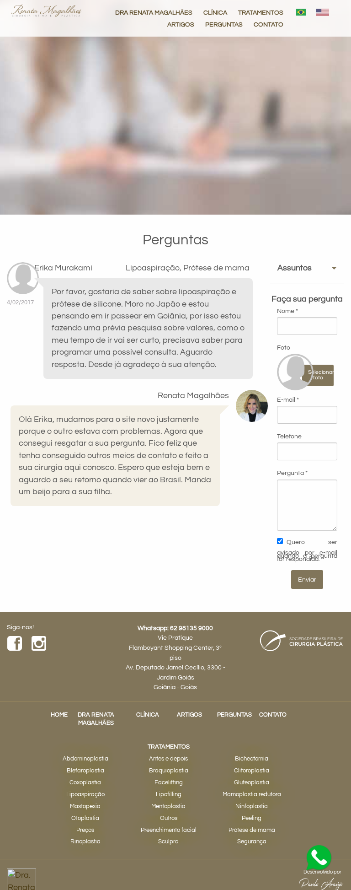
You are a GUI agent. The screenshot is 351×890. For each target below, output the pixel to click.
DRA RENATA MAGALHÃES (153, 12)
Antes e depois (168, 759)
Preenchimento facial (169, 830)
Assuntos (294, 268)
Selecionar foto (321, 375)
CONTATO (268, 24)
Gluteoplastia (251, 783)
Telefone (289, 436)
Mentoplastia (168, 806)
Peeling (251, 818)
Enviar (307, 579)
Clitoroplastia (251, 771)
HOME (59, 715)
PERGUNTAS (224, 24)
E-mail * (288, 400)
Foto (283, 348)
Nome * (287, 311)
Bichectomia (251, 759)
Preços (85, 830)
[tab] (307, 268)
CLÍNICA (215, 12)
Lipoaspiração (85, 795)
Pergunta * (292, 473)
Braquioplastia (168, 771)
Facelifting (168, 783)
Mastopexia (85, 806)
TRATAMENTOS (260, 12)
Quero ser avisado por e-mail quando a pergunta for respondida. (307, 550)
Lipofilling (168, 795)
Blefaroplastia (85, 771)
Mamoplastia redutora (252, 795)
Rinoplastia (85, 842)
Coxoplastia (85, 783)
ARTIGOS (180, 24)
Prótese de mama (252, 830)
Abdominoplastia (85, 759)
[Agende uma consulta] (319, 858)
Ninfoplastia (251, 806)
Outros (168, 818)
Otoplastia (85, 818)
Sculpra (168, 842)
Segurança (251, 842)
